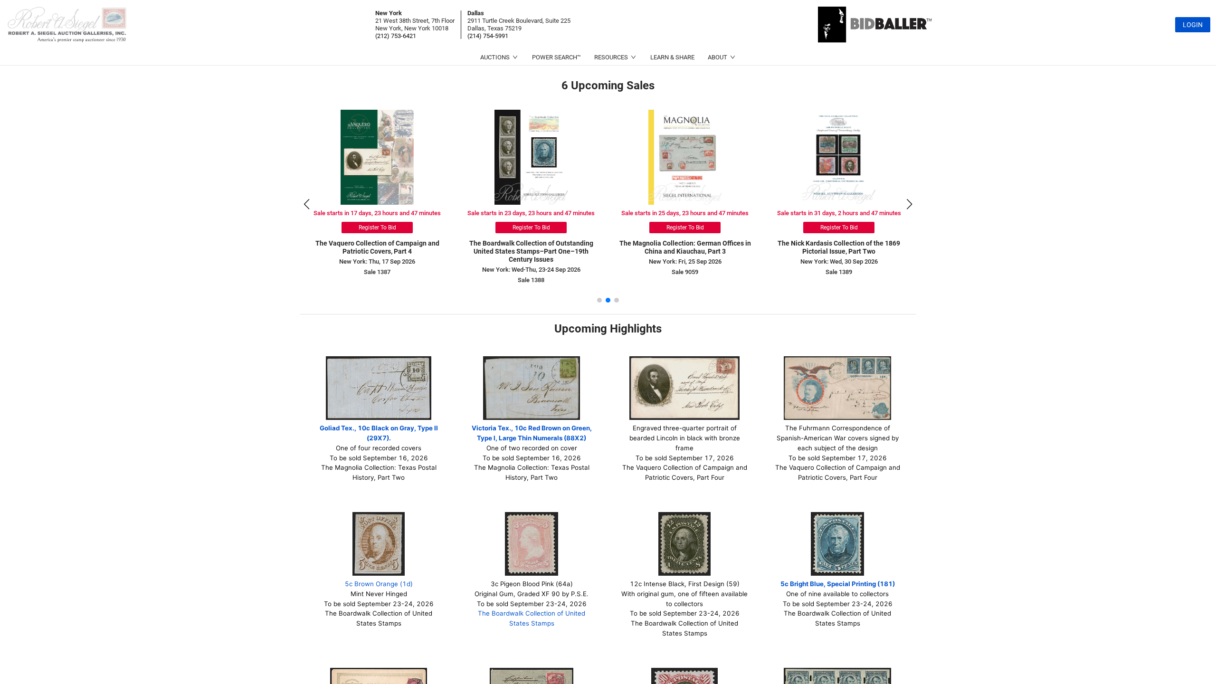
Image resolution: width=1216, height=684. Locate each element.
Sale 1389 (839, 272)
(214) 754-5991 (487, 35)
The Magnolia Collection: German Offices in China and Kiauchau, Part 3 (685, 247)
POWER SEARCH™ (556, 57)
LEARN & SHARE (672, 57)
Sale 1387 (377, 272)
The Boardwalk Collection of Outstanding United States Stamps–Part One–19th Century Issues (531, 251)
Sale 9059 (685, 272)
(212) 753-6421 (395, 35)
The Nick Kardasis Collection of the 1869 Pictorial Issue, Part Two (839, 247)
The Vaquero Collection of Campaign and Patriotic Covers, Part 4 (377, 247)
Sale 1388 (531, 280)
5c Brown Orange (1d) (379, 584)
